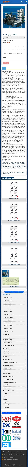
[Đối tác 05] (6, 432)
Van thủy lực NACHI (8, 300)
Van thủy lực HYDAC (8, 317)
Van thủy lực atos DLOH (14, 198)
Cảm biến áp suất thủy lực (10, 362)
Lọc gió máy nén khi (8, 379)
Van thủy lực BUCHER (8, 314)
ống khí (5, 399)
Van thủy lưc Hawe (8, 297)
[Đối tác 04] (16, 425)
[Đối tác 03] (6, 425)
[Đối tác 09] (6, 444)
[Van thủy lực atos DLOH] (14, 189)
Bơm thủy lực (6, 351)
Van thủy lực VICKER (8, 323)
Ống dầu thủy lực (8, 168)
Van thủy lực (5, 162)
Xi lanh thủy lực (7, 339)
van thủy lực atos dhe (14, 242)
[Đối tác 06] (16, 432)
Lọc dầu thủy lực (10, 163)
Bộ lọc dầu (17, 163)
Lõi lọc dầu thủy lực (8, 165)
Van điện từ (12, 162)
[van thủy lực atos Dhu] (14, 255)
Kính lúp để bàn (7, 373)
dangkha (21, 465)
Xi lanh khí (6, 393)
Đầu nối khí (6, 404)
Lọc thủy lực (18, 162)
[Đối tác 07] (6, 438)
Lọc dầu (5, 396)
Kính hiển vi (6, 371)
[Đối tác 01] (6, 419)
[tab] (4, 68)
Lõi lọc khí (6, 407)
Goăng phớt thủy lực (17, 168)
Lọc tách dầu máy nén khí (9, 382)
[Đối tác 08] (16, 438)
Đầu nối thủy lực (18, 165)
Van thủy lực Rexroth (8, 303)
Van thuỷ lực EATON (8, 320)
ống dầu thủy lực (7, 368)
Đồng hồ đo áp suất (8, 376)
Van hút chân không (8, 388)
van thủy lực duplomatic (9, 308)
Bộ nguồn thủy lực (8, 365)
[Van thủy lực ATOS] (14, 17)
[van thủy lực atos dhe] (14, 233)
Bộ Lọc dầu (6, 348)
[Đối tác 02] (16, 419)
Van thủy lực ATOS (14, 286)
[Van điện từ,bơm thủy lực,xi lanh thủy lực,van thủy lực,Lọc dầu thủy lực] (6, 1)
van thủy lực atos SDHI (14, 220)
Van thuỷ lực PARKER (8, 325)
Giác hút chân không (8, 390)
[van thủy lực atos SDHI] (14, 211)
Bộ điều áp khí (6, 385)
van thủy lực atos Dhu (14, 264)
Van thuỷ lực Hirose (8, 328)
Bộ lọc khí (5, 402)
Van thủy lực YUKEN (8, 331)
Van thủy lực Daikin (8, 311)
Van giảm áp (15, 166)
